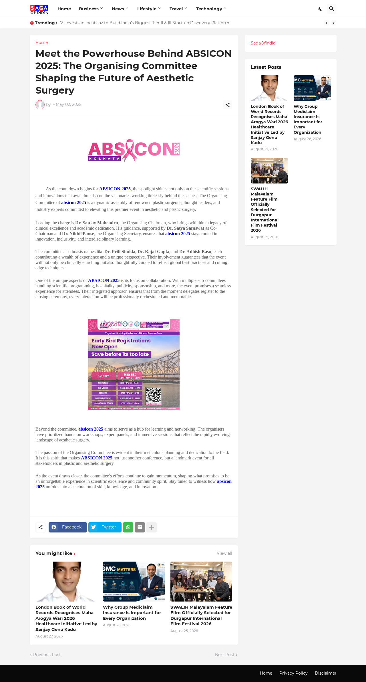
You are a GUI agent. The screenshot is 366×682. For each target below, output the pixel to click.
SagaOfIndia (263, 43)
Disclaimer (326, 673)
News (118, 8)
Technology (209, 8)
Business (89, 8)
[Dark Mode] (320, 9)
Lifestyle (146, 8)
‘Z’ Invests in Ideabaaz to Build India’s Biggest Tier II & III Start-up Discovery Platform (144, 22)
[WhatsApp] (128, 527)
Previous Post (47, 654)
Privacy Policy (293, 673)
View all (224, 553)
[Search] (332, 9)
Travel (176, 8)
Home (64, 8)
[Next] (334, 23)
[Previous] (326, 23)
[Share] (227, 104)
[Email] (140, 527)
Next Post (224, 654)
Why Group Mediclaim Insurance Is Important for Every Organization (132, 612)
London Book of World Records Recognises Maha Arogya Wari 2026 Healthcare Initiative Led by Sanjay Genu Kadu (66, 618)
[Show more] (151, 527)
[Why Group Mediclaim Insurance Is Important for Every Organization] (134, 582)
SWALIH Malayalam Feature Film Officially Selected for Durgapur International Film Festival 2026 (201, 615)
